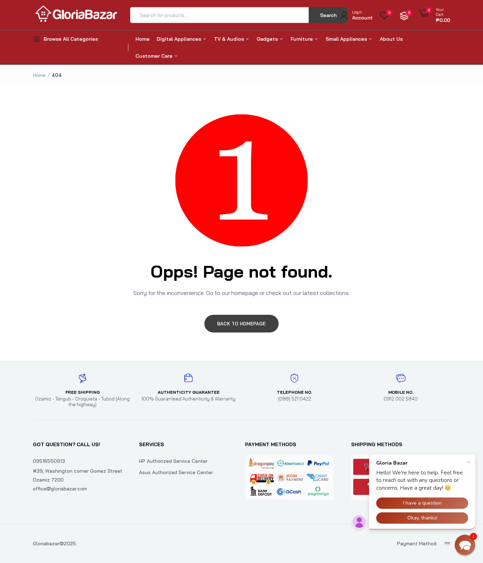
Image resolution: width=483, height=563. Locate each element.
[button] (465, 545)
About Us (391, 39)
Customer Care (154, 56)
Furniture (302, 39)
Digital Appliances (180, 39)
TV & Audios (229, 39)
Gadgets (268, 39)
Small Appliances (347, 39)
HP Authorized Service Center (173, 461)
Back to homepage (241, 323)
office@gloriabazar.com (60, 488)
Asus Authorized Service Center (176, 472)
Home (142, 39)
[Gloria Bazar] (75, 15)
